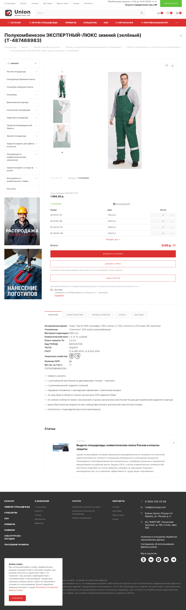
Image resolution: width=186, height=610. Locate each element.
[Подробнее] (174, 443)
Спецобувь (11, 512)
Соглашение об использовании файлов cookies (157, 545)
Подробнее (59, 295)
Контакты (119, 501)
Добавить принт (113, 264)
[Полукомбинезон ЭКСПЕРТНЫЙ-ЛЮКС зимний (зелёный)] (124, 120)
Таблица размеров (101, 315)
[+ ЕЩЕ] (177, 23)
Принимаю (17, 598)
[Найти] (141, 13)
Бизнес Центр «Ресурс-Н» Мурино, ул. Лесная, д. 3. (159, 515)
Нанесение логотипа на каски (86, 507)
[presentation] (62, 71)
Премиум (9, 524)
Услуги (76, 501)
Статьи (38, 515)
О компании (42, 501)
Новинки (9, 530)
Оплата (122, 315)
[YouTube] (166, 559)
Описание (53, 315)
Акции (115, 519)
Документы (40, 519)
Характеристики (75, 315)
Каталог (9, 501)
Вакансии (39, 523)
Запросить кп (184, 23)
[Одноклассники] (143, 559)
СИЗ (6, 518)
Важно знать (118, 515)
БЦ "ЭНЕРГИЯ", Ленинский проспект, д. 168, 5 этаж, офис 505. (161, 525)
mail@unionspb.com (155, 507)
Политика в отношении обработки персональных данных (159, 538)
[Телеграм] (173, 559)
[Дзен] (158, 559)
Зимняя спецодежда (17, 507)
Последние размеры (16, 544)
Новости (39, 511)
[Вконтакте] (151, 559)
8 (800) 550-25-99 (155, 501)
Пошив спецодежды (81, 518)
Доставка (139, 315)
